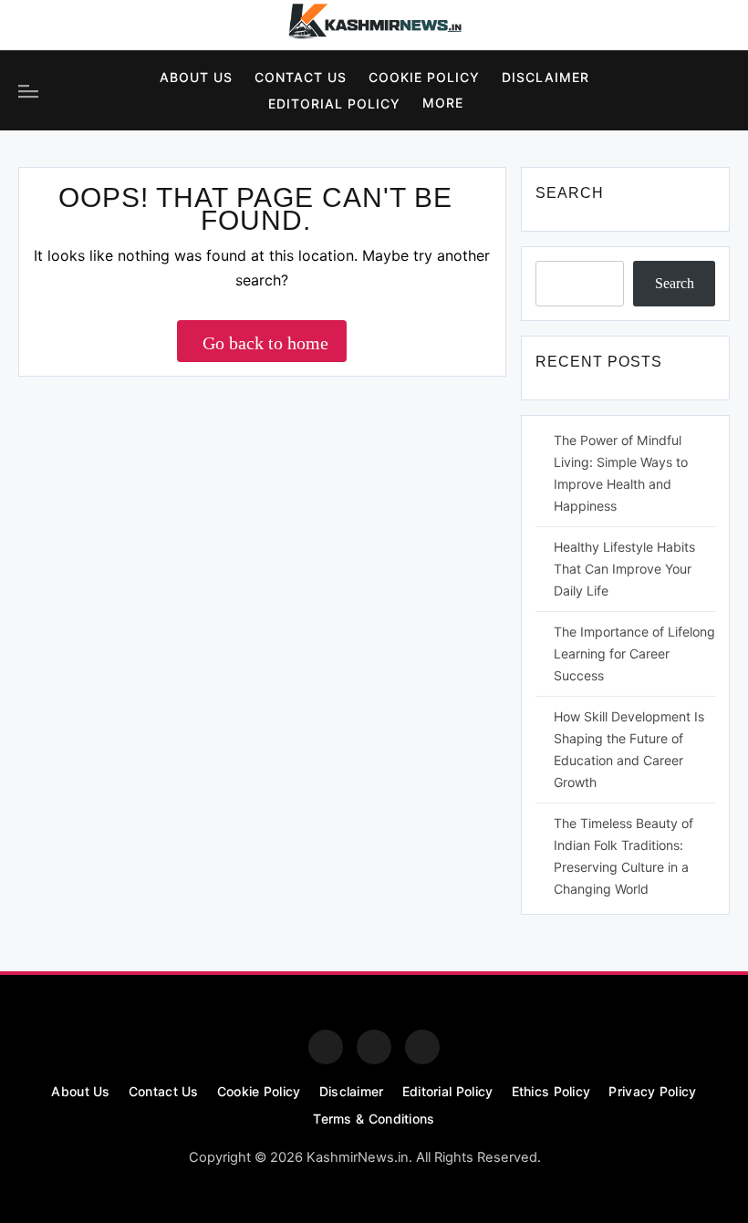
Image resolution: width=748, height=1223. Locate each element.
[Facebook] (35, 25)
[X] (136, 25)
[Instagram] (85, 25)
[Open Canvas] (28, 91)
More (442, 102)
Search (674, 283)
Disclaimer (545, 77)
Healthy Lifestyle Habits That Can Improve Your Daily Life (624, 568)
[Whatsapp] (422, 1047)
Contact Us (301, 77)
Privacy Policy (652, 1091)
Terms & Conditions (373, 1118)
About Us (196, 77)
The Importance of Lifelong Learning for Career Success (634, 653)
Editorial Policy (334, 103)
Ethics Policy (551, 1091)
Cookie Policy (424, 77)
